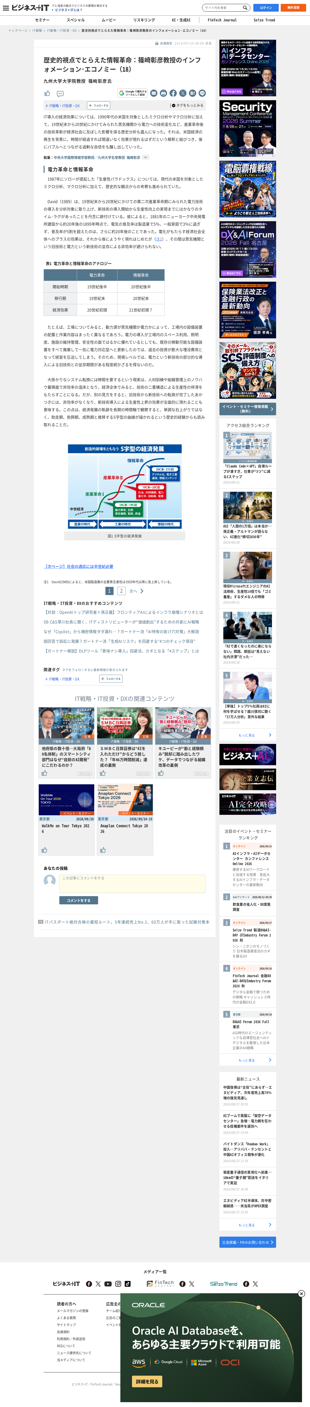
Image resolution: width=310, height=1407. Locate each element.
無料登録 (293, 7)
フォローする (101, 105)
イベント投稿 (115, 1324)
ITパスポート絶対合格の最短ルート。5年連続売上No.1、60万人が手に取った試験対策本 (127, 922)
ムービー (109, 20)
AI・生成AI (181, 20)
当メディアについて (71, 1359)
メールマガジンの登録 (72, 1310)
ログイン (266, 8)
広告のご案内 (115, 1317)
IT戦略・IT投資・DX (64, 105)
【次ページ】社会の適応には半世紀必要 (78, 566)
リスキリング (144, 20)
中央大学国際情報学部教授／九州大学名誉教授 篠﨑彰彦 (97, 157)
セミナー (42, 20)
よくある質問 (66, 1317)
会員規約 (63, 1331)
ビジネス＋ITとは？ (69, 10)
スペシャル (76, 20)
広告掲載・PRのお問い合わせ (245, 1242)
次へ (133, 591)
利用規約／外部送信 (71, 1338)
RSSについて (66, 1345)
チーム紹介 (114, 1310)
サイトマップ (66, 1324)
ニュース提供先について (74, 1352)
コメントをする (79, 900)
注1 (159, 239)
